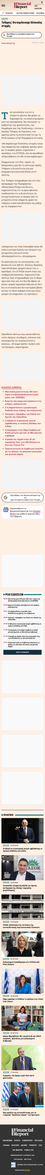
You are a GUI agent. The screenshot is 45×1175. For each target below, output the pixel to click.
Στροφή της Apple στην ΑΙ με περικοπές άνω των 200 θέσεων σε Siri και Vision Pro (22, 442)
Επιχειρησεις (27, 1140)
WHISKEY (27, 1170)
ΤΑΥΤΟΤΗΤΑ (27, 1159)
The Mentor (17, 1150)
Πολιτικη (15, 1145)
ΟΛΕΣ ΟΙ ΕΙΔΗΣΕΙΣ (22, 652)
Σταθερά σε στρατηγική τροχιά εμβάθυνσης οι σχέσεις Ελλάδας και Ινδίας (23, 423)
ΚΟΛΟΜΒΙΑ (40, 13)
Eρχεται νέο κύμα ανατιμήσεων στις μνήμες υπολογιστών (23, 402)
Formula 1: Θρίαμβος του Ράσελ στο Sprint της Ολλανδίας (22, 415)
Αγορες (17, 1140)
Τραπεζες (33, 1145)
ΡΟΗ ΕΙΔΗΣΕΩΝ (38, 7)
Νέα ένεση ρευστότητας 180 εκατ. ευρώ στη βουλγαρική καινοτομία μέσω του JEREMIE (21, 394)
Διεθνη (24, 1145)
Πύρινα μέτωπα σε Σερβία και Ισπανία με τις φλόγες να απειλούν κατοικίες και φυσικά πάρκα (24, 451)
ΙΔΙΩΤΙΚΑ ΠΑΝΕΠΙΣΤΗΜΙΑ (25, 13)
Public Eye (29, 1150)
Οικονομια (7, 1140)
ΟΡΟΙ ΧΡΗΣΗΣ (18, 1159)
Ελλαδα (6, 1145)
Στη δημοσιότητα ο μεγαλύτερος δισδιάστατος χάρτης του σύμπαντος (23, 409)
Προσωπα (38, 1140)
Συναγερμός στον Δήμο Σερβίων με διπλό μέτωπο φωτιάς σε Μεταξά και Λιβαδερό (23, 433)
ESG (40, 1145)
